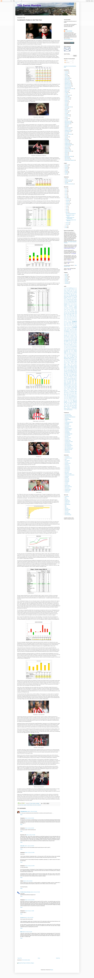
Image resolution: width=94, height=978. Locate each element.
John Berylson (70, 345)
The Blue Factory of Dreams (25, 892)
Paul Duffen (70, 373)
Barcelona (66, 79)
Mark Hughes (66, 360)
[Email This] (43, 803)
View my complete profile (68, 39)
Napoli (66, 126)
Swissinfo (66, 508)
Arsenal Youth (67, 468)
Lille (65, 117)
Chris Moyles (71, 308)
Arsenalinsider (67, 469)
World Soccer (67, 450)
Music (66, 278)
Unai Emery (75, 403)
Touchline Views (68, 440)
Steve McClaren (72, 393)
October (67, 201)
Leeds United (67, 114)
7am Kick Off (67, 456)
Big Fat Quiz (74, 296)
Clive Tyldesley (71, 310)
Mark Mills (69, 360)
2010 (66, 226)
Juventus (66, 112)
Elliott (21, 931)
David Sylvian (74, 314)
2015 (66, 191)
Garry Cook (66, 330)
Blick (66, 497)
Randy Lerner (74, 380)
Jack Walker (71, 341)
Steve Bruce (70, 392)
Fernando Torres (69, 325)
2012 (66, 196)
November (68, 200)
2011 (66, 197)
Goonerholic (67, 480)
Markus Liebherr (74, 360)
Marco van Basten (69, 359)
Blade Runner (69, 298)
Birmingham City (68, 82)
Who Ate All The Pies (68, 449)
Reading (66, 139)
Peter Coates (66, 374)
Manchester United (68, 122)
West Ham (66, 157)
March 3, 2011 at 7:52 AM (35, 892)
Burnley (66, 91)
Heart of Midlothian (71, 335)
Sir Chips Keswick (71, 390)
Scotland (66, 172)
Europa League (71, 322)
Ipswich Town (67, 110)
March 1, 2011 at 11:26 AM (32, 811)
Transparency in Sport (69, 441)
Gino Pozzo (66, 333)
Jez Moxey (70, 344)
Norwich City (75, 370)
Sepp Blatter (72, 387)
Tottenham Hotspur (68, 151)
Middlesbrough (67, 123)
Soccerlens (67, 427)
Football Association (68, 180)
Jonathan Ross (70, 347)
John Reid (67, 346)
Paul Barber (66, 373)
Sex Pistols (68, 388)
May (67, 209)
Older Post (58, 958)
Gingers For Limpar (68, 473)
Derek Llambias (69, 316)
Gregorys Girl (72, 334)
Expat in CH (67, 503)
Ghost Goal (67, 418)
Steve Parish (69, 394)
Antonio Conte (71, 292)
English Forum (67, 501)
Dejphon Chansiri (67, 315)
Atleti (73, 294)
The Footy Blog (67, 435)
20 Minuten (67, 496)
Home (39, 958)
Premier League (68, 181)
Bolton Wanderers (68, 84)
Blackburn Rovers (68, 83)
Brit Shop (66, 499)
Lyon (72, 356)
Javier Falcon (66, 342)
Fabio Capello (66, 323)
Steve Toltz (73, 394)
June (67, 207)
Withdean (68, 407)
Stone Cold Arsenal (68, 486)
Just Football (67, 423)
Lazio (66, 113)
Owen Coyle (66, 372)
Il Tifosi (66, 420)
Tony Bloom (72, 400)
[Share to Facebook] (47, 803)
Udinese (66, 152)
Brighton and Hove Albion (69, 88)
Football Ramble (74, 328)
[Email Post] (41, 803)
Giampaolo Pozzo (70, 332)
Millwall (66, 125)
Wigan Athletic (67, 158)
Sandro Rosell (74, 386)
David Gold (67, 313)
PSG (74, 378)
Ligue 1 (68, 355)
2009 (66, 227)
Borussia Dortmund (68, 86)
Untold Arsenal (67, 490)
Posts (66, 60)
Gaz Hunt (22, 917)
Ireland (74, 340)
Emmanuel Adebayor (67, 321)
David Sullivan (69, 314)
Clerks (67, 310)
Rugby (65, 386)
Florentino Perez (69, 327)
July (67, 206)
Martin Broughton (67, 361)
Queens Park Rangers (73, 379)
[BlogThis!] (45, 803)
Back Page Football (68, 415)
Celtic (66, 93)
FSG (73, 329)
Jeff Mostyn (68, 343)
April (67, 210)
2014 (66, 193)
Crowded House (66, 311)
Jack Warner (75, 341)
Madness (75, 356)
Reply (21, 814)
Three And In (67, 439)
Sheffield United (67, 143)
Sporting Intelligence (68, 428)
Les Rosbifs (67, 424)
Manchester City (68, 121)
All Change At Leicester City (71, 213)
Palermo (69, 372)
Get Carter (65, 332)
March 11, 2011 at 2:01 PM (28, 917)
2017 (66, 188)
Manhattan (72, 358)
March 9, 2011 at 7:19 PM (29, 910)
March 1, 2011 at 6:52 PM (29, 828)
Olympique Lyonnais (73, 371)
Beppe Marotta (69, 296)
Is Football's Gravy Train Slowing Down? (70, 218)
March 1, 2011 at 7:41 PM (30, 834)
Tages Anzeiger (67, 509)
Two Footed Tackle (68, 444)
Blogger (51, 969)
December (68, 198)
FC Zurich (73, 324)
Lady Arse (66, 482)
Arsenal (66, 75)
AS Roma (66, 73)
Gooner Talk (67, 478)
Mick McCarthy (74, 364)
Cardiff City (67, 92)
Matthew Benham (71, 362)
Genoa (66, 104)
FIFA (65, 178)
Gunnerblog (67, 481)
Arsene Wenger (67, 293)
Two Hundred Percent (68, 445)
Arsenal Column (68, 463)
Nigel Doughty (70, 370)
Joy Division (73, 348)
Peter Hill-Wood (71, 374)
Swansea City (67, 149)
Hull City (66, 108)
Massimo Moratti (74, 361)
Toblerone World (68, 489)
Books (66, 274)
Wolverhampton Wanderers (69, 160)
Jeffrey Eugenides (74, 343)
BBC (68, 263)
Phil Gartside (75, 376)
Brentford (75, 300)
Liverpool (66, 118)
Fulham (75, 329)
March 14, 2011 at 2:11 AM (27, 931)
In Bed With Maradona (69, 422)
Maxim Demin (69, 363)
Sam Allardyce (69, 386)
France (66, 166)
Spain (66, 174)
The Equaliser (67, 432)
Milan (74, 365)
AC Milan (66, 71)
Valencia (66, 153)
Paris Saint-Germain (68, 134)
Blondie (73, 298)
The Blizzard (67, 431)
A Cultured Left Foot (68, 458)
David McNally (72, 313)
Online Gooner (67, 485)
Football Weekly (66, 329)
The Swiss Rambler (68, 31)
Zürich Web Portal (68, 514)
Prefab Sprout (66, 378)
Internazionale (66, 340)
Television (66, 283)
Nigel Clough (66, 370)
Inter (65, 109)
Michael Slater (74, 363)
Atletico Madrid (67, 78)
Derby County (67, 99)
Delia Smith (72, 315)
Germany (66, 167)
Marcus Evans (74, 359)
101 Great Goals (68, 414)
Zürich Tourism (67, 513)
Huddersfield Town (68, 106)
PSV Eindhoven (67, 131)
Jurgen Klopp (68, 349)
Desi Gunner (67, 471)
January (67, 224)
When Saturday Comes (69, 448)
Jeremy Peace (66, 344)
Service (65, 388)
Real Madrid (67, 140)
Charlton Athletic (68, 95)
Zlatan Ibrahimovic (69, 409)
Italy (65, 170)
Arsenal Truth (67, 465)
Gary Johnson (70, 330)
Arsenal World (67, 467)
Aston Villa (70, 294)
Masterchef (65, 362)
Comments (67, 62)
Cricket (76, 310)
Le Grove (66, 484)
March (67, 212)
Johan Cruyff (66, 345)
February (67, 222)
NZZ (65, 505)
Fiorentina (66, 101)
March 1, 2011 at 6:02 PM (29, 818)
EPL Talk (69, 269)
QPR (66, 138)
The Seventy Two (68, 437)
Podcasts (66, 279)
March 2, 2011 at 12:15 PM (29, 865)
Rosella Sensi (70, 385)
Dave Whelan (68, 312)
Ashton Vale (75, 293)
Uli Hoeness (70, 403)
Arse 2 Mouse (67, 460)
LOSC (70, 356)
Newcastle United (68, 127)
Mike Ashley (71, 365)
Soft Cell (68, 391)
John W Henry (74, 346)
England (66, 164)
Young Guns (67, 491)
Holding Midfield (68, 419)
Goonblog (66, 477)
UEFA (66, 182)
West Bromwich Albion (69, 156)
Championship (66, 307)
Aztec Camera (68, 295)
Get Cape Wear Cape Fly (73, 331)
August (67, 204)
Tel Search (67, 510)
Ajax (65, 74)
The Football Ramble (68, 433)
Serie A (75, 387)
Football (66, 276)
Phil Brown (70, 376)
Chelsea (66, 96)
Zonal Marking (67, 452)
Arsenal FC (67, 464)
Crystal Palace (67, 97)
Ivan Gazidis (66, 341)
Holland (66, 168)
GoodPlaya (67, 476)
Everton (66, 100)
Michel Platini (66, 364)
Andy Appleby (66, 292)
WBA (70, 405)
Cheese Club (67, 500)
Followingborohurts (23, 811)
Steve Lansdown (66, 393)
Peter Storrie (66, 376)
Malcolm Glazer (67, 357)
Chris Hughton (66, 308)
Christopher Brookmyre (70, 309)
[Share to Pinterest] (48, 803)
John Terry (70, 346)
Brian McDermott (66, 301)
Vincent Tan (72, 404)
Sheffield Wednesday (68, 144)
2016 (66, 190)
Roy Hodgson (75, 385)
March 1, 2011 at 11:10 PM (29, 852)
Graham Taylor (67, 334)
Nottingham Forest (68, 130)
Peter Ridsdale (74, 375)
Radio (66, 280)
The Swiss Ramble (29, 5)
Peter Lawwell (69, 375)
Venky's (68, 404)
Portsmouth (67, 136)
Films (66, 275)
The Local (66, 512)
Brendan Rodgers (71, 300)
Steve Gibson (75, 392)
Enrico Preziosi (66, 322)
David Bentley (72, 312)
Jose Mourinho (69, 348)
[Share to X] (46, 803)
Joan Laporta (75, 344)
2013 (66, 194)
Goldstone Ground (71, 333)
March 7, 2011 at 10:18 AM (29, 899)
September (68, 203)
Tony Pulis (70, 401)
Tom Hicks (68, 400)
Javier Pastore (70, 342)
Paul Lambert (75, 373)
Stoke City (66, 147)
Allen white (22, 845)
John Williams (66, 347)
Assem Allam (66, 294)
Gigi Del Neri (75, 332)
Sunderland (67, 148)
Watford (68, 405)
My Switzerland (67, 504)
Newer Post (20, 958)
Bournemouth (67, 87)
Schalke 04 (65, 387)
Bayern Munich (67, 80)
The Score (66, 436)
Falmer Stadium (71, 323)
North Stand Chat (68, 426)
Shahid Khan (72, 388)
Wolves (69, 408)
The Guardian (73, 253)
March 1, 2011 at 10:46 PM (29, 845)
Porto (66, 135)
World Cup (71, 408)
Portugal (66, 171)
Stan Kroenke (66, 392)
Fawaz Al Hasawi (69, 324)
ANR (66, 459)
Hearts (66, 105)
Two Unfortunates (68, 446)
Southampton (67, 145)
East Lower (67, 472)
